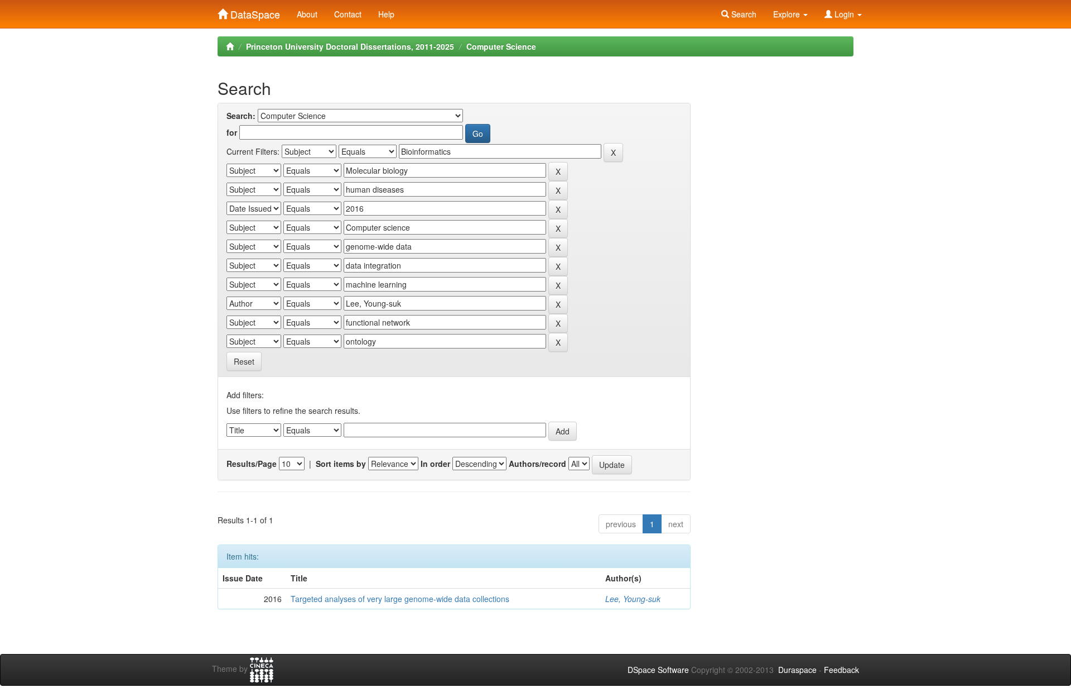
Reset (244, 361)
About (307, 14)
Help (386, 14)
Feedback (841, 669)
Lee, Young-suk (632, 598)
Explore (787, 14)
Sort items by (341, 463)
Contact (347, 14)
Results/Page (251, 463)
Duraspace (797, 669)
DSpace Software (658, 669)
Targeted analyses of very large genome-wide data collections (400, 598)
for (231, 132)
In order (435, 463)
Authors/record (537, 463)
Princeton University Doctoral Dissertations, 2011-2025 (350, 46)
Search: (240, 115)
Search (742, 14)
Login (844, 14)
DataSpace (254, 12)
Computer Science (501, 46)
